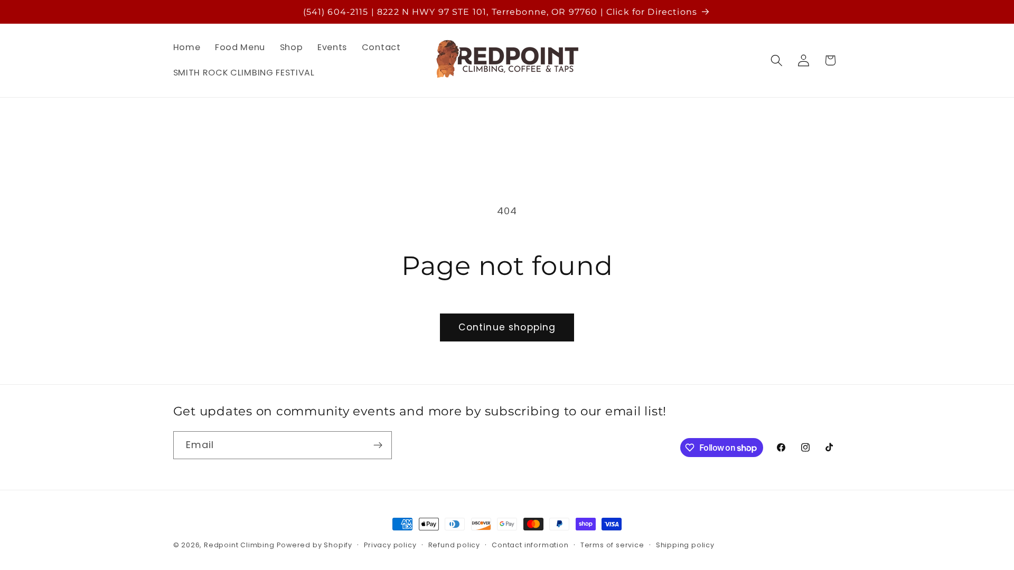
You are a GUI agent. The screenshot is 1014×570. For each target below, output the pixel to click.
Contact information (530, 544)
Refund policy (454, 544)
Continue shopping (507, 327)
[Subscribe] (377, 445)
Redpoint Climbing (239, 544)
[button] (776, 60)
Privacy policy (390, 544)
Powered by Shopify (314, 544)
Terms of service (612, 544)
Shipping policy (685, 544)
